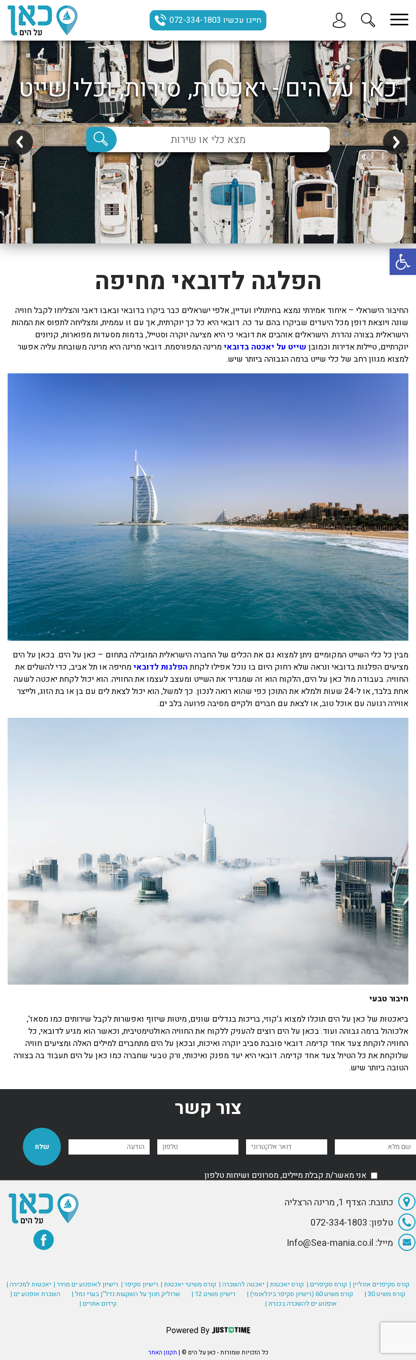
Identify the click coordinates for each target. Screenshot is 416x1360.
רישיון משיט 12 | (213, 1294)
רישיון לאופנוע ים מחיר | (86, 1284)
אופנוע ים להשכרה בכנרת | (301, 1303)
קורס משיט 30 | (385, 1294)
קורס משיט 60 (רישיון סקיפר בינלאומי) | (300, 1294)
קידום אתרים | (98, 1303)
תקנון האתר (162, 1352)
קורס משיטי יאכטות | (188, 1284)
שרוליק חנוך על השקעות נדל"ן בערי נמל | (126, 1294)
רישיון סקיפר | (139, 1284)
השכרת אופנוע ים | (35, 1294)
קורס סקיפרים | (327, 1284)
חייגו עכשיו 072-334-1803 (215, 20)
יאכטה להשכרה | (241, 1284)
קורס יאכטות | (285, 1284)
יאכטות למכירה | (29, 1284)
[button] (403, 262)
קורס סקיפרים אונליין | (379, 1284)
